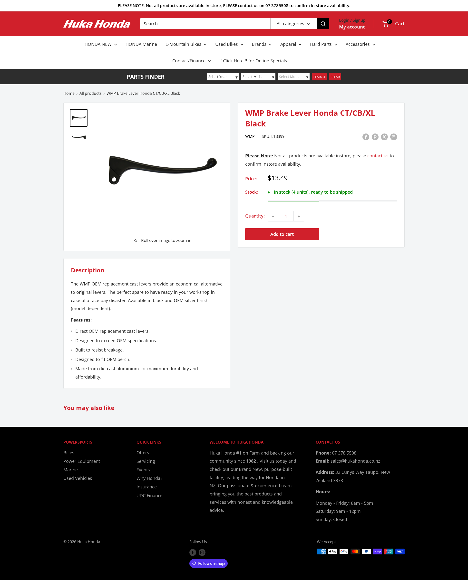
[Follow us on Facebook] (192, 552)
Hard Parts (321, 44)
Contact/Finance (188, 61)
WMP (250, 136)
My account (352, 27)
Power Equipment (81, 461)
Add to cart (282, 234)
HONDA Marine (141, 44)
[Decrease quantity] (273, 216)
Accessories (358, 44)
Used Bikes (226, 44)
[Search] (323, 23)
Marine (70, 470)
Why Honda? (149, 478)
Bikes (68, 453)
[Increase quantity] (299, 216)
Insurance (146, 487)
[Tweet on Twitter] (384, 136)
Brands (259, 44)
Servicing (145, 461)
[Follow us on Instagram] (202, 552)
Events (143, 470)
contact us (378, 156)
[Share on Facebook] (365, 136)
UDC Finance (149, 495)
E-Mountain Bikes (183, 44)
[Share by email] (393, 136)
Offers (142, 453)
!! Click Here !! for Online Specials (253, 61)
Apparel (288, 44)
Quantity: (255, 216)
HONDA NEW (98, 44)
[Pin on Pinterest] (375, 136)
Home (69, 93)
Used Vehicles (77, 478)
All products (90, 93)
